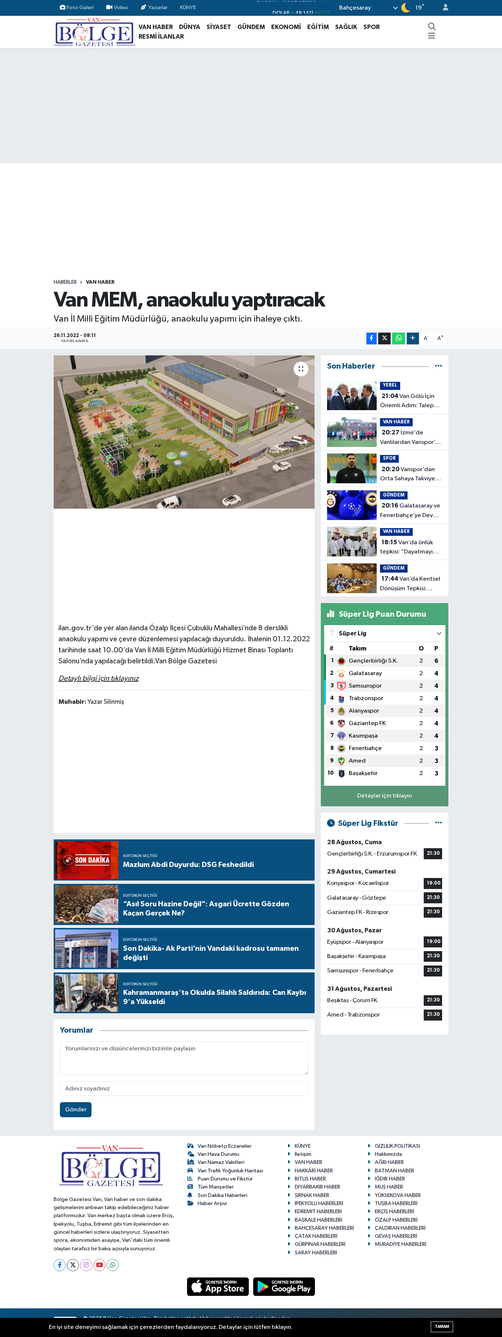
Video (121, 7)
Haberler (65, 282)
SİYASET (219, 27)
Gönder (76, 1110)
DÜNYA (189, 27)
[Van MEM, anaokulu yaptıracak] (184, 431)
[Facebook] (60, 1265)
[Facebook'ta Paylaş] (371, 339)
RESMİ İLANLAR (161, 36)
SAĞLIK (346, 27)
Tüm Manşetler (216, 1187)
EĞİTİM (318, 27)
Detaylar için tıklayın (384, 796)
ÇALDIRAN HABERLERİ (400, 1228)
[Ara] (432, 27)
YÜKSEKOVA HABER (398, 1195)
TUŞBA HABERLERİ (396, 1203)
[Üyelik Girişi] (442, 8)
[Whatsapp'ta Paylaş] (398, 339)
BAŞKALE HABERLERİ (318, 1220)
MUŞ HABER (389, 1187)
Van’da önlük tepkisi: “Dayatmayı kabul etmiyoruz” (406, 548)
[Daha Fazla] (413, 339)
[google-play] (284, 1286)
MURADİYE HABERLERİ (400, 1244)
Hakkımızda (388, 1154)
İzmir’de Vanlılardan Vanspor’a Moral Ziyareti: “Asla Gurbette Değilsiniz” (409, 438)
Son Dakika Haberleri (222, 1195)
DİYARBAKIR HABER (317, 1187)
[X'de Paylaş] (384, 339)
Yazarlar (158, 7)
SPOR (371, 27)
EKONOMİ (286, 27)
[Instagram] (86, 1265)
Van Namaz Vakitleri (221, 1162)
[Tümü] (438, 366)
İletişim (303, 1154)
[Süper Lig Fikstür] (438, 823)
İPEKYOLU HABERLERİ (319, 1203)
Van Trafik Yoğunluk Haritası (230, 1170)
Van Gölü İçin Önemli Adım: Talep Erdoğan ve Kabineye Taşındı (409, 402)
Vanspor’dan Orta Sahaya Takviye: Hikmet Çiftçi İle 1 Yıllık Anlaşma (410, 475)
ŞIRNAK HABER (312, 1195)
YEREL (390, 385)
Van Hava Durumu (218, 1154)
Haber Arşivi (212, 1203)
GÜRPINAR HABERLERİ (320, 1244)
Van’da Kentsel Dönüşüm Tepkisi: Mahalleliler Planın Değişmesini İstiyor (410, 584)
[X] (73, 1265)
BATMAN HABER (394, 1170)
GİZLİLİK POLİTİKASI (397, 1146)
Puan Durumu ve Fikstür (225, 1179)
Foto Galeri (80, 7)
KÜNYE (188, 7)
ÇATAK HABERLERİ (316, 1236)
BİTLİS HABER (310, 1179)
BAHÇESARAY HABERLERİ (324, 1228)
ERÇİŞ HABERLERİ (394, 1211)
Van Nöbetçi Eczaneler (225, 1146)
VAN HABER (156, 27)
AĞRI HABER (389, 1162)
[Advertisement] (251, 105)
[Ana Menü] (431, 37)
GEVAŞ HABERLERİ (396, 1236)
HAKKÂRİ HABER (314, 1170)
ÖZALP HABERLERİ (396, 1220)
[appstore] (219, 1286)
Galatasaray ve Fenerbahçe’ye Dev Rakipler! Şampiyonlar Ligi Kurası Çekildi (410, 511)
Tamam (442, 1327)
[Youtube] (99, 1265)
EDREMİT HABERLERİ (318, 1211)
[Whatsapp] (113, 1265)
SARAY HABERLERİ (316, 1252)
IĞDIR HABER (390, 1179)
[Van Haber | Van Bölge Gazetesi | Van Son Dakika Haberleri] (95, 31)
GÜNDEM (251, 27)
